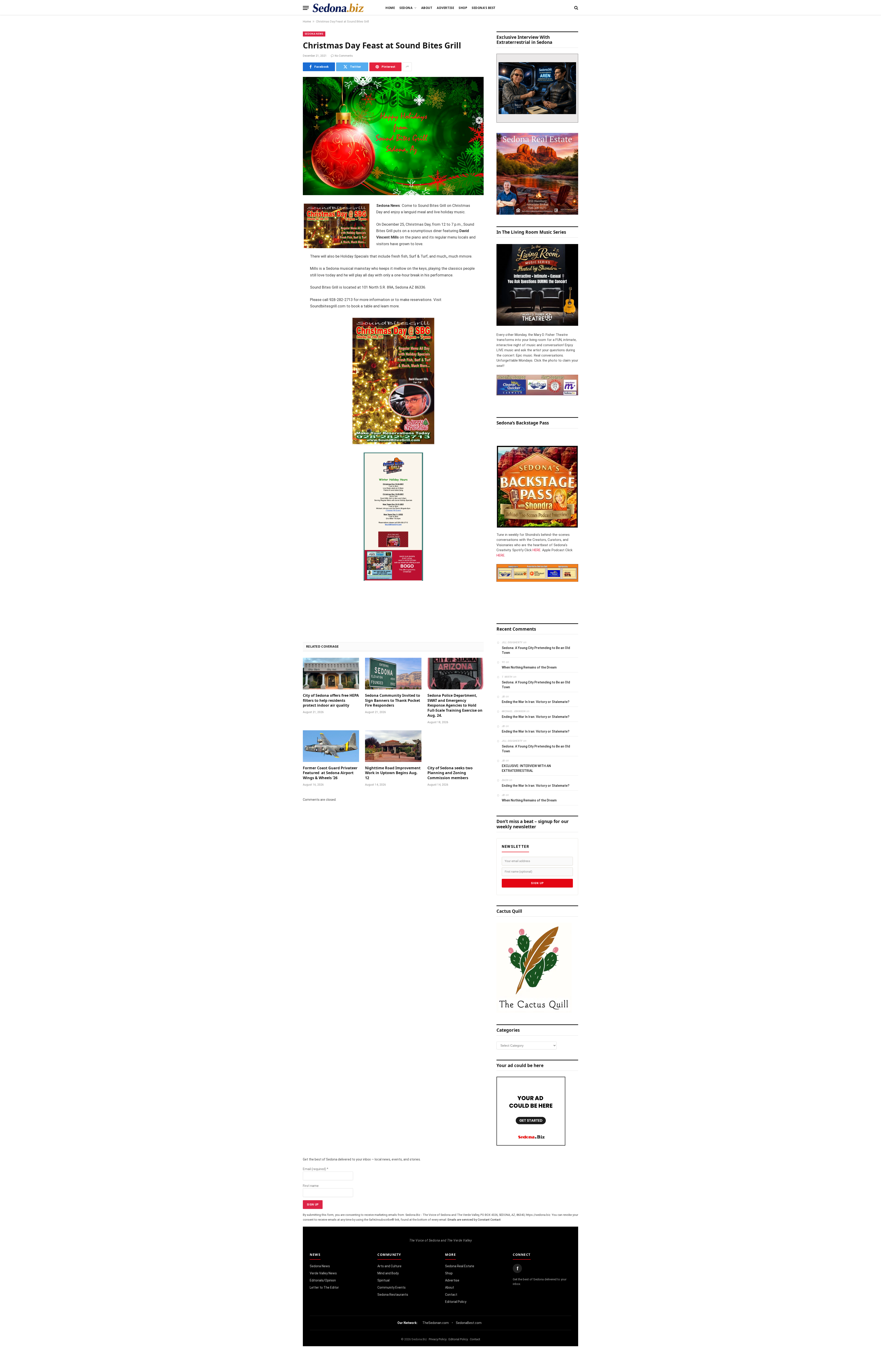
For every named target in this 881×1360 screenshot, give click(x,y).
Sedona (406, 8)
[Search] (575, 8)
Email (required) (315, 1169)
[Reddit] (286, 276)
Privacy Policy (437, 1339)
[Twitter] (286, 229)
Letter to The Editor (324, 1287)
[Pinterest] (286, 252)
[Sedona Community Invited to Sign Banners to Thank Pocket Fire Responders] (393, 673)
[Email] (286, 264)
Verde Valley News (323, 1273)
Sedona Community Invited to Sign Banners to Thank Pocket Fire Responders (392, 700)
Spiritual (383, 1280)
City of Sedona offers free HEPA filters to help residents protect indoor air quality (331, 700)
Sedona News (314, 33)
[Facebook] (286, 217)
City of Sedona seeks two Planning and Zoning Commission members (450, 773)
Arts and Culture (389, 1266)
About (426, 8)
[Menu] (306, 8)
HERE (537, 550)
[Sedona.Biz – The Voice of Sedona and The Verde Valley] (338, 7)
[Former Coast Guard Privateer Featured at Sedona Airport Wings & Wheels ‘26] (331, 746)
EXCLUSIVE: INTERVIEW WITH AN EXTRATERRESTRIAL (526, 768)
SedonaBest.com (469, 1323)
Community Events (391, 1287)
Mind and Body (388, 1273)
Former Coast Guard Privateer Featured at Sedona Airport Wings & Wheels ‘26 (330, 773)
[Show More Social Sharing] (407, 66)
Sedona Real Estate (459, 1266)
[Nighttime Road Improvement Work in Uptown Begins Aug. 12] (393, 746)
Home (390, 8)
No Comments (344, 55)
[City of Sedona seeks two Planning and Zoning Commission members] (455, 746)
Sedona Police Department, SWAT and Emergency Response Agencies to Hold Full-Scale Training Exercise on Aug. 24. (454, 705)
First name (311, 1186)
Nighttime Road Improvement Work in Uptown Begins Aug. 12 (393, 773)
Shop (463, 8)
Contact (451, 1294)
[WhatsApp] (286, 287)
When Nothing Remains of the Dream (529, 667)
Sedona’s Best (484, 8)
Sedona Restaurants (392, 1294)
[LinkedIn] (286, 241)
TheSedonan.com (435, 1323)
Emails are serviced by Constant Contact (474, 1219)
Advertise (445, 8)
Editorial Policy (455, 1302)
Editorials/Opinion (323, 1280)
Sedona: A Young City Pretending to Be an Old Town (536, 650)
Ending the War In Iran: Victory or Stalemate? (535, 702)
